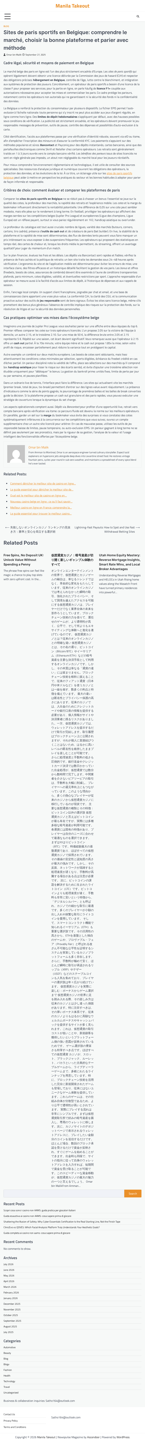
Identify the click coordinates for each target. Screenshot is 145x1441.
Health (7, 1375)
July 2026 (8, 1264)
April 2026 (9, 1281)
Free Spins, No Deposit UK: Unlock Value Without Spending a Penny (24, 559)
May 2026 (9, 1275)
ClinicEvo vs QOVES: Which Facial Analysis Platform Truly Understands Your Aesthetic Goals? (52, 1227)
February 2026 (11, 1292)
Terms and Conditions (15, 1427)
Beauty (7, 1353)
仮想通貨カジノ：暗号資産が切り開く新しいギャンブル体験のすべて (72, 559)
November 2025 (12, 1309)
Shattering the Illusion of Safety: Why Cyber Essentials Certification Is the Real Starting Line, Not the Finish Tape (62, 1221)
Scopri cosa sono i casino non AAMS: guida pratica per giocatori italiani (40, 1210)
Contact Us (9, 1414)
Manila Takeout (72, 6)
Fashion (8, 1370)
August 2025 (10, 1326)
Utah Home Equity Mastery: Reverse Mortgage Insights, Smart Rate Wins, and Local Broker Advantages (120, 562)
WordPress (123, 1437)
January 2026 (11, 1298)
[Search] (138, 16)
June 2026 (9, 1270)
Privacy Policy (11, 1420)
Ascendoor (93, 1437)
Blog (6, 26)
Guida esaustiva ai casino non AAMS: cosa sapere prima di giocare (37, 1216)
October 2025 (11, 1315)
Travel (7, 1387)
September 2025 (12, 1321)
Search (133, 1193)
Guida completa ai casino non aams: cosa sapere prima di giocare (37, 1233)
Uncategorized (11, 1392)
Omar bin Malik (13, 54)
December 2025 (12, 1304)
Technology (9, 1381)
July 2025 (8, 1332)
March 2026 (10, 1287)
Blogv (6, 1364)
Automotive (10, 1347)
